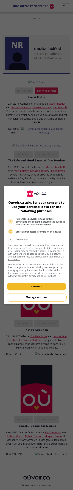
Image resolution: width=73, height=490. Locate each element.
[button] (36, 239)
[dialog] (36, 245)
